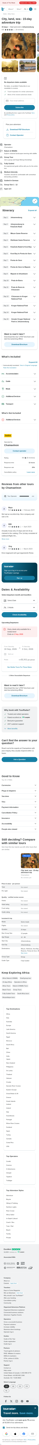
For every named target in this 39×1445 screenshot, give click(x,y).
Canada (8, 1139)
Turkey (8, 1135)
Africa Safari (10, 1214)
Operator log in (9, 1332)
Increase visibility (9, 1327)
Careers (10, 1283)
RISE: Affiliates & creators (12, 1353)
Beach (8, 1230)
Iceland (8, 1104)
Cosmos (9, 1165)
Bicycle (8, 1199)
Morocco (9, 1041)
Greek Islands (10, 1101)
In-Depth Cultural (11, 1218)
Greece (8, 1097)
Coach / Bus (10, 1222)
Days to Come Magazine (12, 1290)
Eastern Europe (11, 1090)
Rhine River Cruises (12, 1123)
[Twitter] (11, 1401)
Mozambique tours (8, 997)
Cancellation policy (10, 1300)
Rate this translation (9, 368)
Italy (7, 1112)
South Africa (10, 1044)
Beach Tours (6, 989)
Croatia (8, 1082)
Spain (8, 1131)
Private (8, 1237)
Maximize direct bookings (12, 1329)
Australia (9, 1021)
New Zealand (10, 1063)
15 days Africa (7, 982)
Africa (8, 1014)
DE (13, 1386)
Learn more (31, 472)
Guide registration (9, 1341)
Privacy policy (10, 115)
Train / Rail (9, 1226)
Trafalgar (9, 1180)
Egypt (8, 1037)
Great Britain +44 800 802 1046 (14, 1375)
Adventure (9, 1195)
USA (7, 1146)
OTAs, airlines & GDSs (11, 1358)
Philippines (9, 1067)
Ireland (8, 1108)
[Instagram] (17, 1401)
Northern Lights (11, 1207)
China (8, 1052)
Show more (5, 539)
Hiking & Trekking (12, 1203)
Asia (7, 1018)
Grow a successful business (13, 1322)
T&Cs (33, 113)
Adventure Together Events (13, 1315)
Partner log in (8, 1361)
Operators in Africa (20, 982)
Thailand (9, 1074)
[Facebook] (6, 1401)
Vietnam (9, 1078)
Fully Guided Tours (8, 993)
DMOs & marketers (10, 1356)
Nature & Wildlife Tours (20, 986)
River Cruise (10, 1211)
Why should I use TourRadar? (13, 1295)
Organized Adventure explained (14, 1310)
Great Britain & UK (12, 1093)
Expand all (32, 210)
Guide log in (8, 1344)
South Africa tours (23, 993)
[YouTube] (27, 1401)
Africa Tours (6, 986)
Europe (8, 1025)
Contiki (8, 1161)
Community (7, 1303)
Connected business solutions (13, 1312)
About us (7, 1281)
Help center (7, 1370)
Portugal (9, 1119)
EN (6, 1386)
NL (6, 1390)
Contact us (7, 1368)
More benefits (12, 728)
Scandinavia (10, 1116)
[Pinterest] (22, 1401)
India (7, 1056)
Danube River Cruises (13, 1086)
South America (11, 1033)
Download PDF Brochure (20, 129)
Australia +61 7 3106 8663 (12, 1378)
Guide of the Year (9, 1339)
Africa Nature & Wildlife (10, 978)
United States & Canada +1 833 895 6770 (17, 1373)
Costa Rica (9, 1142)
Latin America (10, 1029)
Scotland (9, 1127)
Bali (7, 1048)
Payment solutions (10, 1324)
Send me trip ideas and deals (17, 1427)
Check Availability (19, 614)
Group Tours (17, 989)
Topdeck (9, 1176)
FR (27, 1386)
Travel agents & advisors (12, 1351)
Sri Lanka (9, 1070)
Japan (8, 1059)
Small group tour (25, 978)
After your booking (10, 1298)
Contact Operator (17, 135)
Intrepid (8, 1173)
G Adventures (10, 1169)
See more (24, 953)
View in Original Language (28, 365)
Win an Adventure (13, 1293)
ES (20, 1386)
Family (8, 1234)
